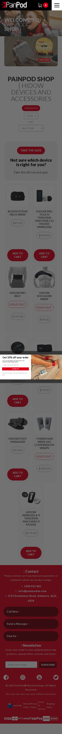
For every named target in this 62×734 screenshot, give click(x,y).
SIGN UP (15, 369)
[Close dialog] (60, 356)
